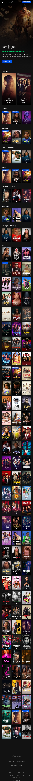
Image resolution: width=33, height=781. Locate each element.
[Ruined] (16, 657)
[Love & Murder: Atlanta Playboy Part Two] (16, 508)
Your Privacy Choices (16, 765)
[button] (3, 2)
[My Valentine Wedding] (16, 583)
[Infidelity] (6, 478)
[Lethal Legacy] (6, 493)
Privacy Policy (21, 761)
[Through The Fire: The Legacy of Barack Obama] (16, 702)
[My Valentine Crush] (6, 583)
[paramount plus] (9, 2)
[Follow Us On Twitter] (14, 772)
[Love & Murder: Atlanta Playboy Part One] (6, 508)
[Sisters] (6, 687)
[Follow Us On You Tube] (19, 772)
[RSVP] (16, 627)
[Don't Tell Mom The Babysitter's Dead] (26, 373)
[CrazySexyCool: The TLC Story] (16, 344)
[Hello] (6, 448)
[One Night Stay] (6, 612)
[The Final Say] (6, 403)
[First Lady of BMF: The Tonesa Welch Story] (26, 403)
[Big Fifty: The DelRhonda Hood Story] (16, 254)
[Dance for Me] (6, 359)
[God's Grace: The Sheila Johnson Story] (16, 433)
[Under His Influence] (16, 732)
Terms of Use (11, 761)
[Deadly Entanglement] (26, 359)
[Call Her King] (26, 314)
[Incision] (26, 463)
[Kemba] (16, 478)
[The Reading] (26, 627)
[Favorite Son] (26, 388)
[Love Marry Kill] (26, 508)
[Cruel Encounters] (26, 344)
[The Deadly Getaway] (6, 373)
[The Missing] (6, 553)
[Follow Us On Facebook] (10, 772)
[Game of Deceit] (26, 418)
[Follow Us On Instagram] (23, 772)
